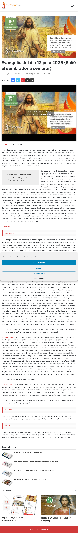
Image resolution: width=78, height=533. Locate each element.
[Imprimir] (32, 80)
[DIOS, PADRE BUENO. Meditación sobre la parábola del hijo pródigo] (7, 464)
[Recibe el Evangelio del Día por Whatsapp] (58, 505)
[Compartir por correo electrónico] (27, 80)
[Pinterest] (23, 80)
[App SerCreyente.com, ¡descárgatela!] (19, 505)
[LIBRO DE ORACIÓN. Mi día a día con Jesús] (7, 455)
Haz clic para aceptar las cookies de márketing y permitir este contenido (39, 113)
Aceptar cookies (39, 263)
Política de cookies (39, 278)
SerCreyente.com (42, 529)
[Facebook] (13, 80)
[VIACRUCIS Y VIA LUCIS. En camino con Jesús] (7, 482)
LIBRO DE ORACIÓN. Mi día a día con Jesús (28, 452)
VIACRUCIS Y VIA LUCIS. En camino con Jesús (30, 480)
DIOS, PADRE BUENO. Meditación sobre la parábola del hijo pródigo (37, 462)
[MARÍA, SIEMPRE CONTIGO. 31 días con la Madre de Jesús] (7, 473)
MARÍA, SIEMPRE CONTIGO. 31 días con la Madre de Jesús (34, 471)
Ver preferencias (39, 274)
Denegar (39, 268)
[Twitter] (18, 80)
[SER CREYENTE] (11, 5)
